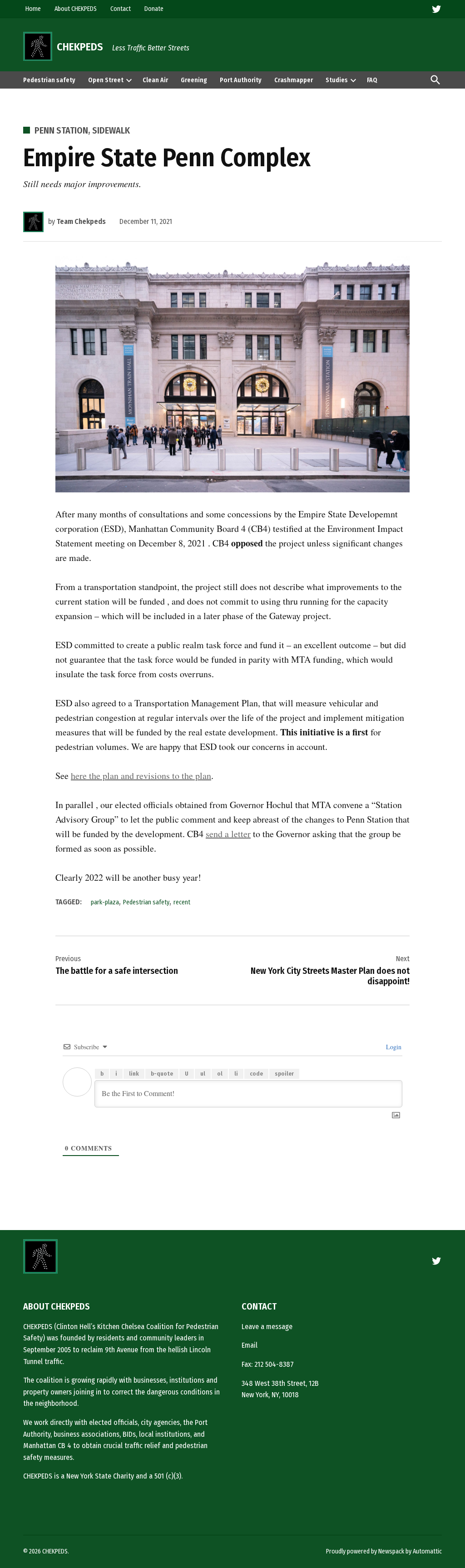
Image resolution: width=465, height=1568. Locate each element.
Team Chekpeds (81, 221)
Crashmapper (293, 80)
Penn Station (61, 130)
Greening (194, 80)
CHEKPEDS (80, 46)
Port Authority (241, 80)
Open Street (106, 80)
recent (181, 902)
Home (33, 9)
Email (249, 1345)
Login (392, 1046)
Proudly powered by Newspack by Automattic (384, 1551)
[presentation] (129, 80)
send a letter (228, 834)
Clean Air (155, 80)
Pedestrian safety (49, 80)
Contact (120, 9)
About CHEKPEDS (75, 9)
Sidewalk (111, 130)
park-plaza (105, 902)
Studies (337, 80)
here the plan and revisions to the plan (141, 775)
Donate (153, 9)
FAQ (372, 80)
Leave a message (267, 1326)
